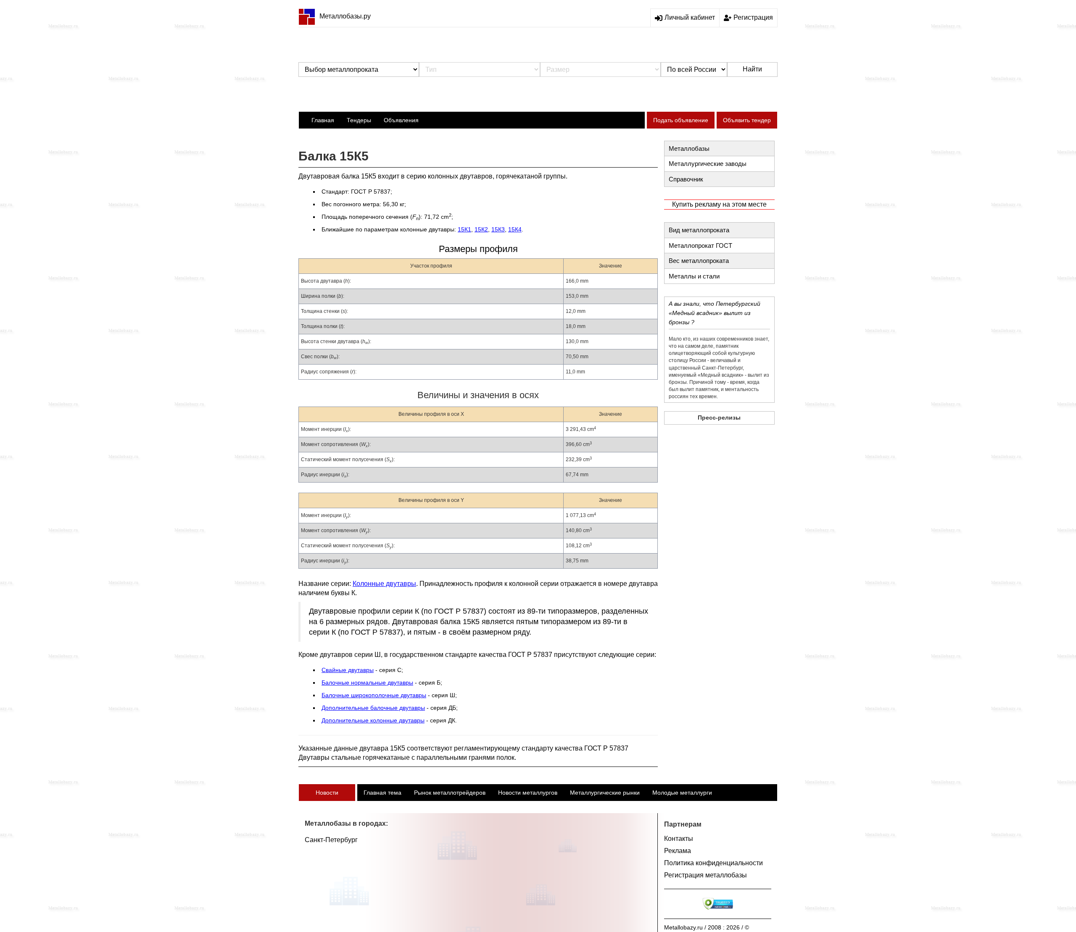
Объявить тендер (747, 120)
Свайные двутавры (348, 670)
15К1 (464, 229)
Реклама (677, 850)
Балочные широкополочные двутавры (374, 695)
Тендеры (359, 120)
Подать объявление (680, 120)
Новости (327, 792)
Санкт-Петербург (331, 839)
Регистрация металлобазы (705, 875)
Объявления (401, 120)
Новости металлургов (527, 792)
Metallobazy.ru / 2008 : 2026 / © (706, 927)
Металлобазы (689, 148)
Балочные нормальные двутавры (367, 682)
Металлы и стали (694, 276)
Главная (322, 120)
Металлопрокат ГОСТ (700, 245)
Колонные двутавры (384, 583)
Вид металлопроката (699, 230)
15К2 (481, 229)
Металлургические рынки (605, 792)
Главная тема (382, 792)
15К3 (498, 229)
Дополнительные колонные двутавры (373, 720)
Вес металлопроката (699, 260)
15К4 (515, 229)
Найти (752, 69)
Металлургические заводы (707, 163)
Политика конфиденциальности (713, 862)
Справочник (686, 179)
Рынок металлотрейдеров (449, 792)
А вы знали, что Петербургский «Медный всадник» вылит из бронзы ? (714, 313)
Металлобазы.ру (345, 16)
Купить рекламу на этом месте (719, 204)
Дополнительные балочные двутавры (373, 707)
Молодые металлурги (682, 792)
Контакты (678, 838)
